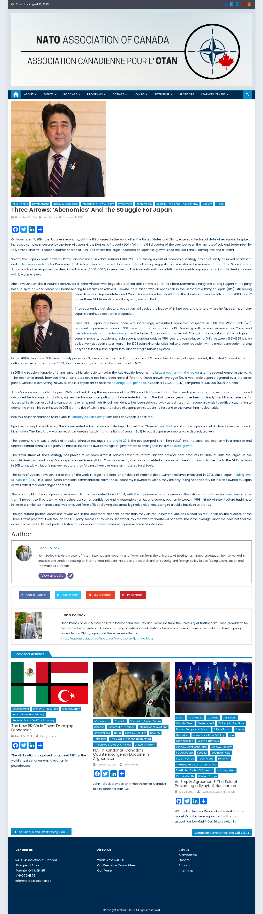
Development (40, 204)
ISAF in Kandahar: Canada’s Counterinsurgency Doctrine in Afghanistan (121, 754)
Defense (99, 727)
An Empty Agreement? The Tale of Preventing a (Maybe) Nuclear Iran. (206, 783)
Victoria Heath (185, 776)
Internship (162, 94)
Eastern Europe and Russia (192, 729)
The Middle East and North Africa (130, 739)
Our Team (104, 870)
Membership (188, 855)
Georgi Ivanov (71, 708)
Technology (205, 758)
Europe (239, 729)
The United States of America (112, 744)
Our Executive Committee (116, 865)
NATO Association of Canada (218, 792)
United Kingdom (145, 744)
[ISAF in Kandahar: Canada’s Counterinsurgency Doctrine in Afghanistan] (131, 689)
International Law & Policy (98, 204)
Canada (120, 721)
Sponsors (186, 94)
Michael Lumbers (208, 741)
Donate (118, 94)
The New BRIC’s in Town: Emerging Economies (42, 727)
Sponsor (184, 865)
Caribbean (229, 717)
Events (49, 94)
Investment (125, 204)
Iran (231, 735)
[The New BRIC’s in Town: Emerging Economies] (49, 683)
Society (207, 204)
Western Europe (207, 776)
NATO (117, 733)
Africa (179, 717)
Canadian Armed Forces (145, 721)
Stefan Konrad (185, 758)
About (29, 94)
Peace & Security (135, 733)
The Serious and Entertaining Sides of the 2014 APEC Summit (44, 832)
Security (155, 733)
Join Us (139, 94)
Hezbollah (182, 735)
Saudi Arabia (184, 752)
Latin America (184, 741)
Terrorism (100, 739)
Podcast (70, 94)
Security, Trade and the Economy (177, 204)
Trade (220, 204)
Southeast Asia (221, 752)
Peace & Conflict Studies (191, 747)
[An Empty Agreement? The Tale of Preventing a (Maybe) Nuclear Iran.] (213, 687)
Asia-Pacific (20, 204)
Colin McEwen (184, 723)
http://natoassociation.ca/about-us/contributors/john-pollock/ (107, 638)
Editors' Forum (222, 729)
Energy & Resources (65, 204)
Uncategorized (226, 770)
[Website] (70, 576)
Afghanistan (102, 721)
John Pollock (144, 204)
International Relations (153, 727)
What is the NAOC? (111, 860)
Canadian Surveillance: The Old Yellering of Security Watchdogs (223, 833)
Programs (95, 94)
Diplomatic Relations (121, 727)
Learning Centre (213, 94)
